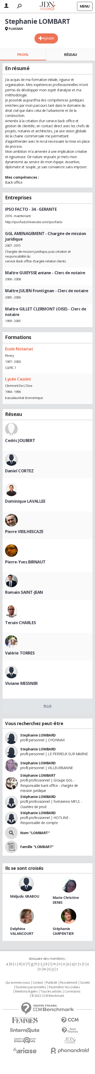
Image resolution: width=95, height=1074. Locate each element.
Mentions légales (26, 991)
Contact (38, 982)
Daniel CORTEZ (19, 471)
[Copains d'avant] (25, 1040)
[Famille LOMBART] (11, 846)
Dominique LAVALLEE (25, 501)
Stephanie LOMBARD (38, 735)
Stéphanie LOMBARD (38, 796)
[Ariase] (25, 1050)
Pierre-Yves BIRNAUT (25, 562)
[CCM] (70, 1020)
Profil (23, 54)
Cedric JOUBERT (20, 440)
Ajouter (48, 38)
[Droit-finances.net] (70, 1030)
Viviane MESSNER (21, 683)
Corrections (72, 991)
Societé (85, 982)
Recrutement (68, 982)
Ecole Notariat (19, 349)
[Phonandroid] (70, 1050)
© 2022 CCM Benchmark (47, 996)
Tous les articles (51, 991)
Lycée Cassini (18, 379)
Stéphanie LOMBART (38, 775)
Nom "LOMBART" (35, 832)
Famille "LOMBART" (37, 846)
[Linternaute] (25, 1030)
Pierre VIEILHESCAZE (24, 531)
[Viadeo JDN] (70, 1040)
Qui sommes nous (17, 982)
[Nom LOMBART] (11, 833)
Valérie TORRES (19, 653)
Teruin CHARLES (20, 622)
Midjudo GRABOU (24, 896)
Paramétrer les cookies (64, 987)
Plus (47, 706)
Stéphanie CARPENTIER (63, 931)
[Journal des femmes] (25, 1020)
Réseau (70, 54)
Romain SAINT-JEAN (24, 592)
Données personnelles (31, 987)
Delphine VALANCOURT (22, 931)
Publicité (51, 982)
